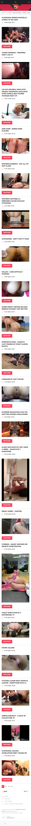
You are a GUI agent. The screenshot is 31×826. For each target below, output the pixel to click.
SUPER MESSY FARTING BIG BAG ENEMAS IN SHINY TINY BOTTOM (15, 308)
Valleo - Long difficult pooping (12, 273)
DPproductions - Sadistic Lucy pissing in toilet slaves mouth (15, 344)
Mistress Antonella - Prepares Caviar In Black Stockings (13, 201)
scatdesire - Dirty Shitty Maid (15, 239)
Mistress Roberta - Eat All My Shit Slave (15, 165)
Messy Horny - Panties (12, 511)
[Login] (29, 2)
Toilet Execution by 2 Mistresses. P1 (11, 614)
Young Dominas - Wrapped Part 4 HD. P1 (13, 54)
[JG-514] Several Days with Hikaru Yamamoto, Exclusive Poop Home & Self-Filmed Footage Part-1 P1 (15, 93)
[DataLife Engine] (15, 7)
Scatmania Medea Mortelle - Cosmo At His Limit (15, 19)
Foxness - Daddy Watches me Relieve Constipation (14, 545)
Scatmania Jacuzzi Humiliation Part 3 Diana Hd (14, 752)
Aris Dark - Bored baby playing (12, 130)
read (28, 12)
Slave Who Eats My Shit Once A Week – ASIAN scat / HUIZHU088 (15, 449)
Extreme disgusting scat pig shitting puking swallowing (15, 413)
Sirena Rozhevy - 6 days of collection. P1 (14, 717)
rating (24, 12)
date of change (16, 12)
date (10, 12)
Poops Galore (8, 648)
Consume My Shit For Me (13, 379)
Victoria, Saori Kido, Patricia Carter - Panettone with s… (15, 682)
